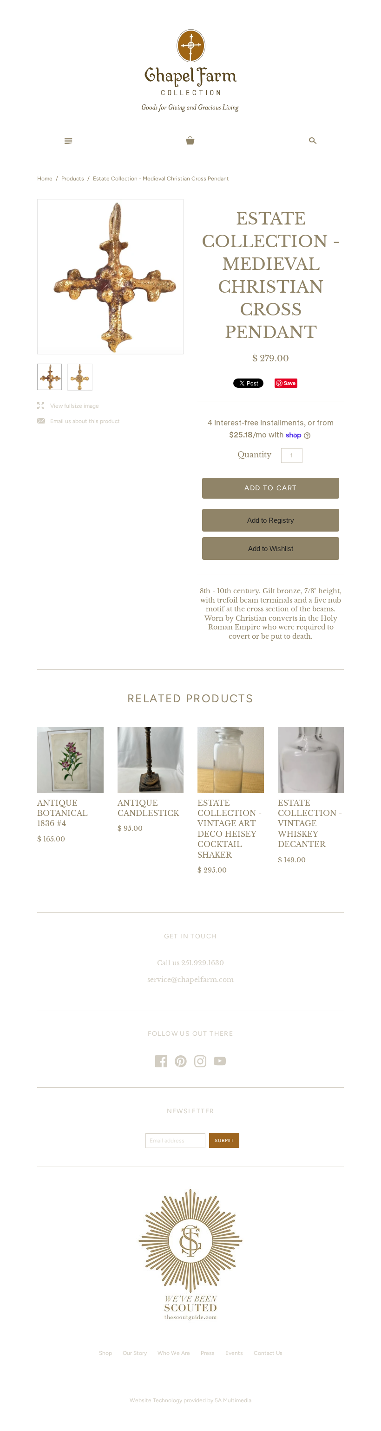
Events (234, 1353)
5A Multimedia (233, 1400)
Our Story (135, 1353)
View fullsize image (68, 406)
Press (208, 1353)
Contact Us (268, 1353)
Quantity (254, 454)
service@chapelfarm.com (190, 979)
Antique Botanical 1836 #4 (62, 813)
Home (45, 178)
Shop (105, 1353)
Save (290, 382)
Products (72, 178)
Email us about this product (78, 421)
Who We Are (174, 1353)
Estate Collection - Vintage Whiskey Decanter (310, 823)
